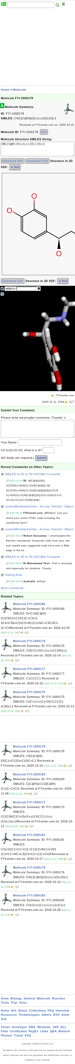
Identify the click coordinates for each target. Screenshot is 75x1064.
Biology (16, 998)
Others (46, 1014)
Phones (6, 1035)
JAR (55, 1027)
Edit (44, 132)
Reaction (58, 998)
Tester (5, 1027)
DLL (64, 1027)
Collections (37, 1010)
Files (4, 1031)
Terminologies (29, 1014)
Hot (13, 1010)
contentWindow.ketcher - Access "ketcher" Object (39, 506)
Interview (62, 1010)
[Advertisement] (37, 47)
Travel (18, 1035)
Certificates (18, 1031)
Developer (19, 1027)
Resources (9, 1014)
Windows (44, 1027)
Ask (4, 1019)
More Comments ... (14, 588)
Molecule (19, 89)
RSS (56, 1014)
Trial (14, 1002)
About (22, 1010)
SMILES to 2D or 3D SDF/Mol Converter (33, 474)
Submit (41, 457)
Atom (5, 998)
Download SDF (12, 160)
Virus (23, 1002)
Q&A (53, 1031)
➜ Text (14, 167)
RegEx (33, 1031)
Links (44, 1031)
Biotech (64, 1031)
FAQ (51, 1010)
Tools (5, 1002)
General (29, 998)
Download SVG (37, 160)
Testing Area (13, 574)
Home (5, 89)
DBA (32, 1027)
